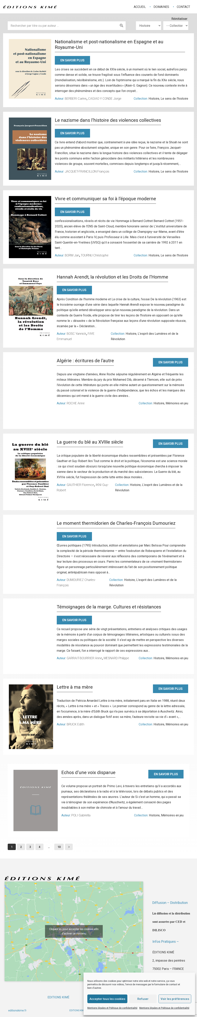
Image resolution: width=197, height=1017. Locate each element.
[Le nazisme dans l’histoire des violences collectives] (30, 149)
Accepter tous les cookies (107, 999)
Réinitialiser (179, 19)
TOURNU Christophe (95, 255)
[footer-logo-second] (30, 6)
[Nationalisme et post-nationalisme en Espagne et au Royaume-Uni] (30, 69)
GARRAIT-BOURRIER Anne (84, 658)
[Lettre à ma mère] (31, 716)
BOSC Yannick (76, 333)
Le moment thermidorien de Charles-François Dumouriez (116, 523)
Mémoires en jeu (177, 403)
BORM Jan (72, 255)
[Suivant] (69, 847)
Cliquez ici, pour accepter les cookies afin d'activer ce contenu (73, 931)
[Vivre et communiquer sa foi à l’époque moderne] (30, 227)
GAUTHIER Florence (80, 485)
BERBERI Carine (76, 98)
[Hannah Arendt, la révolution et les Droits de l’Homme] (31, 306)
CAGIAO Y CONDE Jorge (104, 98)
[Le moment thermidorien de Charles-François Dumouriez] (31, 553)
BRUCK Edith (75, 724)
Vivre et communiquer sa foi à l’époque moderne (105, 198)
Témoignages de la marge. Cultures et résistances (109, 607)
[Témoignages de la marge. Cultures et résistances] (31, 636)
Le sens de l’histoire (174, 98)
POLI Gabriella (80, 815)
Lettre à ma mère (75, 687)
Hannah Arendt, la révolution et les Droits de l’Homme (112, 277)
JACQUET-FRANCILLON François (87, 171)
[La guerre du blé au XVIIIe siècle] (31, 471)
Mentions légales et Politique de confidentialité (112, 1008)
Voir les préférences (175, 999)
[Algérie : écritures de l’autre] (31, 390)
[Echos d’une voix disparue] (35, 800)
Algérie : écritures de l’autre (85, 360)
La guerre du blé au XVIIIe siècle (90, 442)
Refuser (143, 999)
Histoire (154, 98)
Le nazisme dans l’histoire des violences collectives (108, 120)
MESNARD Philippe (116, 658)
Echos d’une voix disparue (88, 772)
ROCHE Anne (76, 403)
